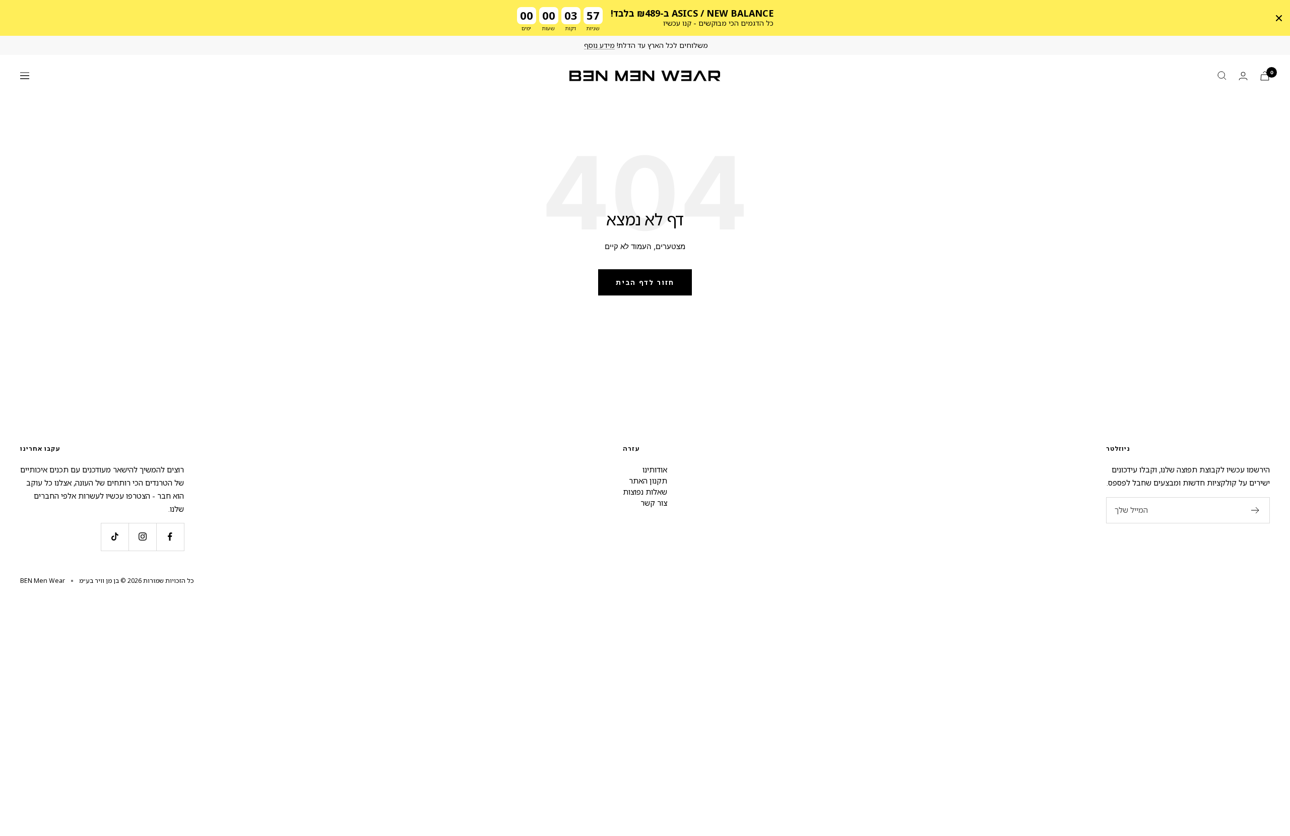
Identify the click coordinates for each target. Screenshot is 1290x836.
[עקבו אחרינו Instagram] (142, 537)
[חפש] (1222, 75)
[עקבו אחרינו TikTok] (114, 537)
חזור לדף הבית (645, 282)
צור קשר (653, 503)
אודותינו (654, 469)
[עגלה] (1265, 76)
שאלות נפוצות (645, 492)
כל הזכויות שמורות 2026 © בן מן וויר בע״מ (136, 580)
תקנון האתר (648, 480)
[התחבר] (1243, 76)
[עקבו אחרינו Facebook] (170, 537)
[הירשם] (1255, 510)
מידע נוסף (599, 45)
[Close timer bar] (1279, 18)
